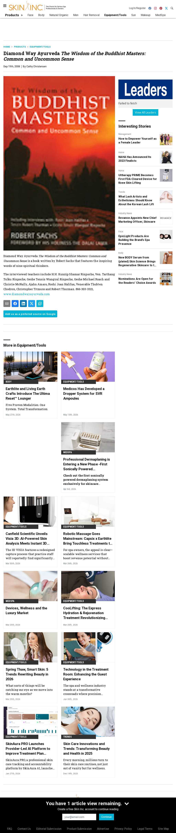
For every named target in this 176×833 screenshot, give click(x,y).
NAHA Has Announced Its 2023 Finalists (134, 158)
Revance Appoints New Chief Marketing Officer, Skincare (137, 219)
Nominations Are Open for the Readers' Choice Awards (137, 280)
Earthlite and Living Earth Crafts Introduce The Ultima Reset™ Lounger (28, 393)
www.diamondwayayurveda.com (26, 294)
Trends (121, 192)
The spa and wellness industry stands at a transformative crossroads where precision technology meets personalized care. (85, 690)
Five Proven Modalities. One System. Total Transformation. (27, 407)
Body (120, 253)
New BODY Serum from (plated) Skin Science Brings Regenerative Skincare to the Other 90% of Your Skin (137, 261)
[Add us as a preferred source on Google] (39, 303)
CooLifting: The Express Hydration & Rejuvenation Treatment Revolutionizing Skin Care (84, 613)
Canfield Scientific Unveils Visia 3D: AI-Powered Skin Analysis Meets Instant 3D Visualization (27, 539)
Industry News (125, 213)
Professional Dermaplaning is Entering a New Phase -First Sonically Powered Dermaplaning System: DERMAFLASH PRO (86, 464)
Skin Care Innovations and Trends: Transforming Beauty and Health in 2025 (86, 749)
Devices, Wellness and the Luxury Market (26, 610)
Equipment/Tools (40, 46)
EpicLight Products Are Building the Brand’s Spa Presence (134, 240)
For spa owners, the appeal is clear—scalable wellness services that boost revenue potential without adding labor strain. (88, 554)
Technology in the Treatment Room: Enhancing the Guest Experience (86, 674)
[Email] (6, 303)
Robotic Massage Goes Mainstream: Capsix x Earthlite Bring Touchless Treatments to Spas (87, 539)
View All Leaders (145, 112)
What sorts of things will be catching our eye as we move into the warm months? (29, 690)
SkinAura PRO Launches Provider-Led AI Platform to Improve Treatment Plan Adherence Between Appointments (28, 749)
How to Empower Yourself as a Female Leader (137, 140)
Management (124, 134)
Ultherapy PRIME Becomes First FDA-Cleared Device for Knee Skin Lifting (137, 179)
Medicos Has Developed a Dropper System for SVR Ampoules (83, 393)
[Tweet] (31, 303)
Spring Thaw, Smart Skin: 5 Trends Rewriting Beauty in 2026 (27, 674)
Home (6, 46)
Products (20, 46)
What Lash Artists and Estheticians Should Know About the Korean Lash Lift (136, 200)
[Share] (15, 303)
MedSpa (67, 452)
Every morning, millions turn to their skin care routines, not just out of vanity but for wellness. (85, 764)
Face (120, 231)
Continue (106, 817)
